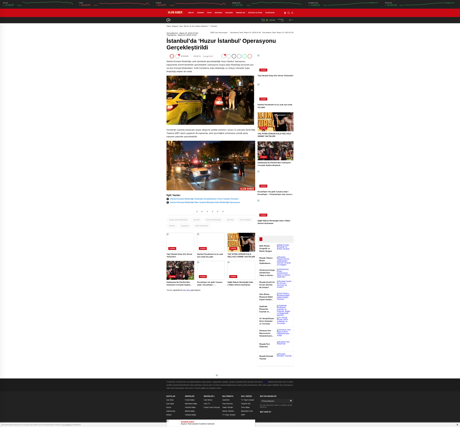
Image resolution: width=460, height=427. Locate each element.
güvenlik (230, 220)
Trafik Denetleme (201, 226)
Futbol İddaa (189, 400)
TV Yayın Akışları (228, 415)
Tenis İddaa (245, 407)
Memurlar (240, 13)
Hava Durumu (227, 404)
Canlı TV (207, 404)
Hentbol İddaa (190, 407)
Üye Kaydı (170, 404)
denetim (196, 220)
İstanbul (172, 226)
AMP (243, 415)
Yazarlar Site (245, 404)
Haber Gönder (227, 407)
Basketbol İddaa (191, 404)
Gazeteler (270, 13)
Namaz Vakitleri (228, 411)
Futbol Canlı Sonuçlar (212, 407)
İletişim (169, 415)
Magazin (229, 13)
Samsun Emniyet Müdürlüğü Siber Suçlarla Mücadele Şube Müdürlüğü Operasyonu (205, 202)
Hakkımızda (170, 411)
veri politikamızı (66, 424)
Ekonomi (218, 13)
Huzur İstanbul (245, 220)
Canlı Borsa (208, 400)
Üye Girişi (169, 400)
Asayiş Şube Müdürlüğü (178, 220)
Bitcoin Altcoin (255, 13)
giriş (188, 290)
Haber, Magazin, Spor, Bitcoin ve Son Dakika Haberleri (187, 26)
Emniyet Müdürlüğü (213, 220)
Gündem (200, 13)
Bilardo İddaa (190, 411)
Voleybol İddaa (190, 415)
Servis (191, 13)
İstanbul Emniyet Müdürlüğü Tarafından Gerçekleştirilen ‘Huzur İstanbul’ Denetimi (204, 199)
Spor (209, 13)
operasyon (185, 226)
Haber (265, 382)
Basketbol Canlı (247, 411)
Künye (168, 407)
